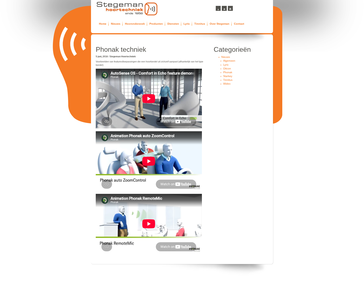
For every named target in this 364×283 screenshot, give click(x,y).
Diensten (173, 23)
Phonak (227, 72)
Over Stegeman (219, 23)
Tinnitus (199, 23)
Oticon (227, 68)
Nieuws (115, 23)
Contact (239, 23)
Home (102, 23)
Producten (156, 23)
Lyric (187, 23)
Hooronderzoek (135, 23)
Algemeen (229, 60)
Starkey (227, 76)
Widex (227, 83)
